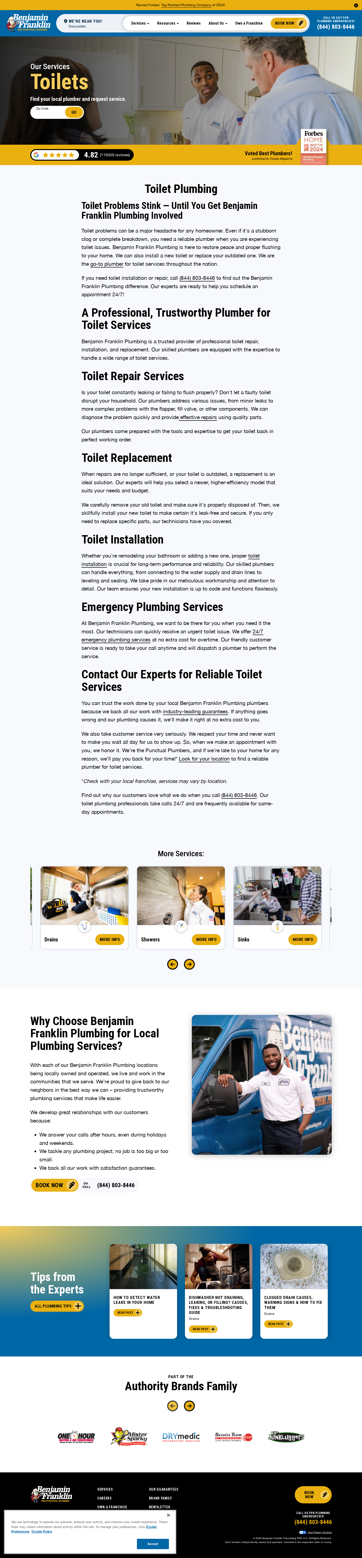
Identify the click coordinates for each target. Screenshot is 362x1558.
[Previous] (172, 964)
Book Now (285, 23)
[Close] (168, 1515)
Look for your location (204, 759)
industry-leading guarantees (195, 711)
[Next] (189, 964)
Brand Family (160, 1498)
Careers (104, 1498)
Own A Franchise (112, 1507)
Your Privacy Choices (319, 1532)
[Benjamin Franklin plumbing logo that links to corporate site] (28, 23)
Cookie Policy (42, 1531)
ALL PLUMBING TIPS (53, 1306)
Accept (153, 1544)
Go (74, 112)
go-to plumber (106, 264)
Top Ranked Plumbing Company (186, 5)
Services (105, 1489)
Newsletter (159, 1507)
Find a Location (77, 25)
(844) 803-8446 (336, 26)
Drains (194, 1319)
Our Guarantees (164, 1489)
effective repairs (198, 417)
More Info (110, 939)
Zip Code (42, 108)
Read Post (125, 1312)
